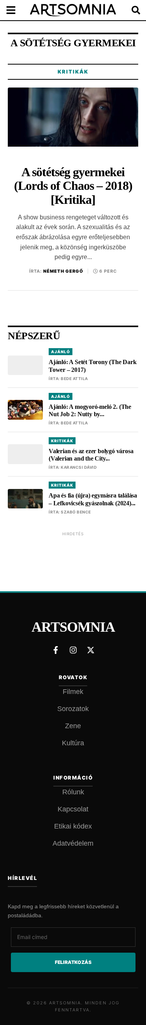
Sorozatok (73, 709)
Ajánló (60, 351)
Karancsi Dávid (79, 467)
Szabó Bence (76, 512)
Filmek (73, 692)
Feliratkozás (73, 962)
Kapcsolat (73, 809)
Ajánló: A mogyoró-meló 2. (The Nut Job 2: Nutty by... (90, 410)
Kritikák (73, 71)
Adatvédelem (73, 843)
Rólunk (73, 792)
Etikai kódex (73, 826)
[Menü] (15, 10)
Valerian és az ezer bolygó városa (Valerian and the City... (91, 455)
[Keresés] (130, 10)
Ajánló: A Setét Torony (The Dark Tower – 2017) (93, 366)
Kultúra (73, 743)
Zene (73, 726)
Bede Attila (74, 378)
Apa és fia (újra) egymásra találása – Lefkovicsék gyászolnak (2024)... (93, 499)
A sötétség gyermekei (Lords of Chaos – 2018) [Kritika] (73, 185)
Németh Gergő (63, 271)
